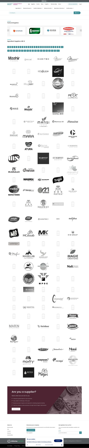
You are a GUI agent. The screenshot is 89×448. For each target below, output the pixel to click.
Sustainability (10, 435)
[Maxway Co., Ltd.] (44, 204)
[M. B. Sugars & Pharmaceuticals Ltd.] (14, 233)
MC (14, 50)
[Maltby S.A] (73, 279)
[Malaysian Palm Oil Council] (58, 96)
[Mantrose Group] (58, 121)
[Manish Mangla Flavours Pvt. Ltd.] (44, 299)
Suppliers (33, 4)
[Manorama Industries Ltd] (73, 298)
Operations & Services (59, 8)
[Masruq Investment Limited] (44, 339)
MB (11, 50)
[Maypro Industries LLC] (58, 219)
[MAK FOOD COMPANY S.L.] (73, 266)
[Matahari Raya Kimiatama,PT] (73, 180)
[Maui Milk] (73, 349)
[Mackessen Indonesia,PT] (29, 71)
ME (19, 50)
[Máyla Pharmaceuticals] (29, 219)
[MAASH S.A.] (14, 243)
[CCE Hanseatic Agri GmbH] (34, 31)
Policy (60, 430)
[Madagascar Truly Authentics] (44, 71)
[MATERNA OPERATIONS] (29, 350)
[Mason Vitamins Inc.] (29, 339)
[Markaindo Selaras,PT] (14, 158)
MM (35, 50)
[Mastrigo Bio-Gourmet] (58, 180)
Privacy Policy (17, 445)
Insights (46, 4)
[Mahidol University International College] (58, 266)
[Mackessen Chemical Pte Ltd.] (29, 244)
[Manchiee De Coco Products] (14, 289)
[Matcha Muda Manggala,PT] (14, 350)
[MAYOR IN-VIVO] (73, 360)
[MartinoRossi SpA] (73, 158)
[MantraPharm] (44, 307)
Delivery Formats (48, 8)
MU (52, 50)
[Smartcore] (17, 31)
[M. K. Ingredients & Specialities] (44, 233)
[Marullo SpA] (14, 170)
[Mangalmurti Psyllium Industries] (73, 109)
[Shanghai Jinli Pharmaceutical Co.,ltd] (51, 31)
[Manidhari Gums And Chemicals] (29, 299)
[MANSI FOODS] (44, 121)
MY (54, 50)
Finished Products (27, 8)
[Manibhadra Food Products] (14, 299)
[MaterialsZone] (29, 190)
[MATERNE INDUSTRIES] (44, 349)
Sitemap (9, 433)
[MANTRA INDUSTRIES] (29, 307)
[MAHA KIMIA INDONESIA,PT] (44, 83)
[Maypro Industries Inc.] (14, 372)
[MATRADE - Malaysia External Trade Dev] (44, 190)
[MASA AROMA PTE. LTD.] (58, 170)
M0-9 (58, 50)
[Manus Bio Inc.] (29, 316)
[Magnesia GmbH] (14, 83)
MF (22, 50)
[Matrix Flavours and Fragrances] (58, 190)
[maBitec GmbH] (44, 59)
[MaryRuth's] (14, 339)
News (42, 4)
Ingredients (18, 8)
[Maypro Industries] (44, 219)
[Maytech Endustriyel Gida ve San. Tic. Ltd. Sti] (29, 372)
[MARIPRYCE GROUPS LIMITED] (29, 326)
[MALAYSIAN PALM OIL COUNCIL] (44, 278)
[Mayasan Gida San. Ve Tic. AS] (44, 360)
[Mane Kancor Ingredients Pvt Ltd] (58, 108)
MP (44, 50)
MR (46, 50)
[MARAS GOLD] (44, 316)
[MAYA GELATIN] (58, 204)
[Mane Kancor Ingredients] (44, 109)
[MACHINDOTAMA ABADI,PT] (14, 71)
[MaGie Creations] (73, 254)
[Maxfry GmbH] (29, 360)
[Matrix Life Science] (73, 190)
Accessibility (9, 445)
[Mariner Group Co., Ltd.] (58, 146)
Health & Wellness (38, 8)
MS (49, 50)
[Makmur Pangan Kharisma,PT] (44, 96)
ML (32, 50)
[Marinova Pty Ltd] (73, 146)
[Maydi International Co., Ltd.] (73, 204)
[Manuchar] (73, 122)
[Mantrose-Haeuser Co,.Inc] (58, 307)
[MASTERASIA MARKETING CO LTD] (58, 339)
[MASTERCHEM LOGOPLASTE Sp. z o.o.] (44, 179)
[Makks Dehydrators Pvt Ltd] (14, 279)
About (59, 4)
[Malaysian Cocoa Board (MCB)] (29, 278)
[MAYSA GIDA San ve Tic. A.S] (73, 219)
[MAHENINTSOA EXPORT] (44, 266)
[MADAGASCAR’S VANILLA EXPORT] (73, 244)
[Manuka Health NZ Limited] (14, 316)
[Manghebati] (14, 122)
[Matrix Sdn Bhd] (29, 204)
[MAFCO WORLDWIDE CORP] (14, 254)
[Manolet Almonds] (58, 299)
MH (27, 50)
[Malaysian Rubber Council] (73, 96)
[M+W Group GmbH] (73, 233)
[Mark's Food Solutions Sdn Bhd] (29, 158)
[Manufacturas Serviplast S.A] (73, 307)
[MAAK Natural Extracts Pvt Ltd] (29, 59)
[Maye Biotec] (58, 360)
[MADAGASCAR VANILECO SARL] (58, 71)
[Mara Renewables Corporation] (29, 134)
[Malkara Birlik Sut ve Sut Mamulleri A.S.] (29, 109)
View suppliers (30, 432)
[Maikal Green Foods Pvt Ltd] (73, 83)
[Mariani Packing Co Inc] (73, 316)
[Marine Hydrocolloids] (44, 146)
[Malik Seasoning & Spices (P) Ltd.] (58, 279)
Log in (80, 4)
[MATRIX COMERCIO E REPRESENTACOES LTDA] (58, 349)
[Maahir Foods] (14, 59)
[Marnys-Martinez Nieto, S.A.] (44, 158)
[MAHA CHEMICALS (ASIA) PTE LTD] (14, 266)
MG (25, 50)
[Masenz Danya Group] (73, 170)
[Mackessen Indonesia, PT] (58, 244)
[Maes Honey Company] (73, 71)
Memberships (54, 4)
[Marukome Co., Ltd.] (58, 326)
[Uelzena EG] (68, 31)
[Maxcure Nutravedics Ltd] (14, 360)
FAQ (8, 429)
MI (30, 50)
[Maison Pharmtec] (29, 96)
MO (41, 50)
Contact (9, 431)
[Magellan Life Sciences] (44, 254)
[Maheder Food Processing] (29, 266)
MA (8, 50)
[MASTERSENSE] (73, 338)
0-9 (62, 47)
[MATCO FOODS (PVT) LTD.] (14, 190)
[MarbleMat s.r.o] (44, 133)
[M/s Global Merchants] (58, 233)
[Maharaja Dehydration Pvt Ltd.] (58, 83)
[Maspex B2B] (29, 180)
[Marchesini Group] (73, 134)
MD (16, 50)
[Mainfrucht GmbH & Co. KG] (14, 95)
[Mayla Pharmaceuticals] (14, 219)
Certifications (69, 8)
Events (38, 4)
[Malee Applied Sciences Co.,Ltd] (14, 108)
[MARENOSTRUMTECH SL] (14, 146)
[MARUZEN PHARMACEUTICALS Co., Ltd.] (44, 170)
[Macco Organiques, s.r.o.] (73, 59)
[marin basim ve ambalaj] (14, 326)
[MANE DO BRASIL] (29, 289)
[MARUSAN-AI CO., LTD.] (29, 170)
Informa (44, 0)
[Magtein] (29, 83)
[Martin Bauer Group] (44, 326)
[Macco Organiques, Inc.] (58, 59)
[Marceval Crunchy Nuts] (58, 133)
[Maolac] (14, 134)
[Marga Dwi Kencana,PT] (58, 316)
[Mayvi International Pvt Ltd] (44, 372)
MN (38, 50)
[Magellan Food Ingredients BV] (29, 254)
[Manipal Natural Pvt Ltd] (29, 121)
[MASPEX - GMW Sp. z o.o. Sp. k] (14, 180)
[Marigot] (29, 146)
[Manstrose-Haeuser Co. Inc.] (14, 307)
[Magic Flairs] (58, 254)
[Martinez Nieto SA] (58, 158)
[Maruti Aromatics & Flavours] (73, 327)
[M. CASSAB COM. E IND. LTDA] (29, 233)
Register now (16, 409)
